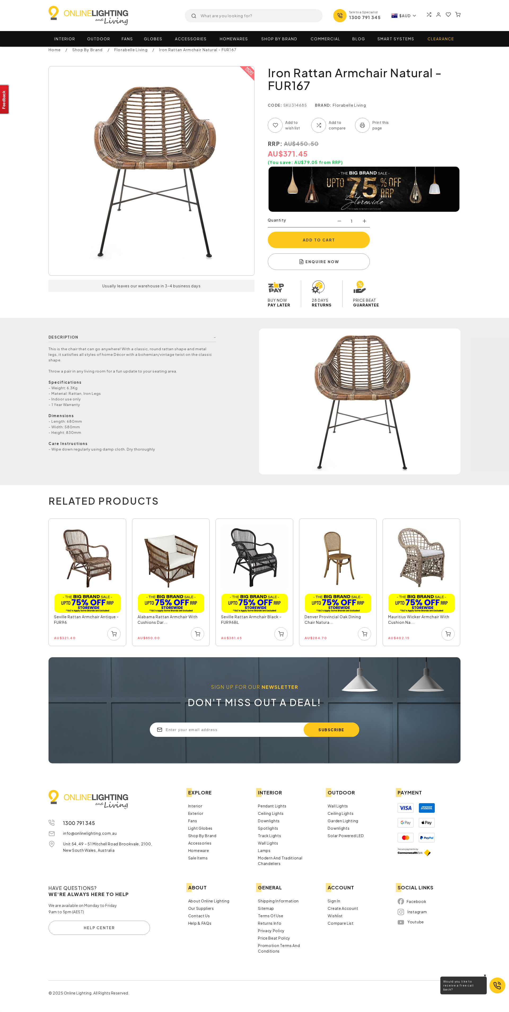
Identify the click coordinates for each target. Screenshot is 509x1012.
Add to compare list (318, 125)
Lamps (264, 850)
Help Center (99, 927)
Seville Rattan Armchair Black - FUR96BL (251, 619)
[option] (88, 582)
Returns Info (269, 923)
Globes (153, 38)
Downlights (269, 820)
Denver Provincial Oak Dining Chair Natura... (333, 619)
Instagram (417, 911)
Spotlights (268, 828)
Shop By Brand (202, 835)
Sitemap (266, 908)
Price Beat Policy (274, 938)
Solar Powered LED (346, 835)
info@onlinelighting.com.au (90, 833)
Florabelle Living (349, 105)
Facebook (417, 901)
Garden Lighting (343, 820)
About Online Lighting (209, 900)
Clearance (441, 38)
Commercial (325, 38)
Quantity (277, 220)
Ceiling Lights (271, 813)
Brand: (323, 105)
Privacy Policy (271, 930)
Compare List (340, 923)
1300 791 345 (365, 17)
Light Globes (200, 828)
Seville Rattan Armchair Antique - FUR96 (86, 619)
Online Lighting (88, 15)
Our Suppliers (201, 908)
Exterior (196, 813)
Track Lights (269, 835)
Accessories (191, 38)
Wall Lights (268, 843)
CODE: (275, 105)
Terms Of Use (270, 915)
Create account (343, 908)
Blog (358, 38)
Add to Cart (319, 239)
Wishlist (335, 915)
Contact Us (199, 915)
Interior (64, 38)
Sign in (334, 900)
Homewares (234, 38)
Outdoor (98, 38)
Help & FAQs (200, 923)
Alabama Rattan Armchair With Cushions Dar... (168, 619)
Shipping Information (278, 900)
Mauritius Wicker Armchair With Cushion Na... (418, 619)
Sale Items (198, 857)
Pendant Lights (272, 805)
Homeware (198, 850)
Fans (127, 38)
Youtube (415, 921)
